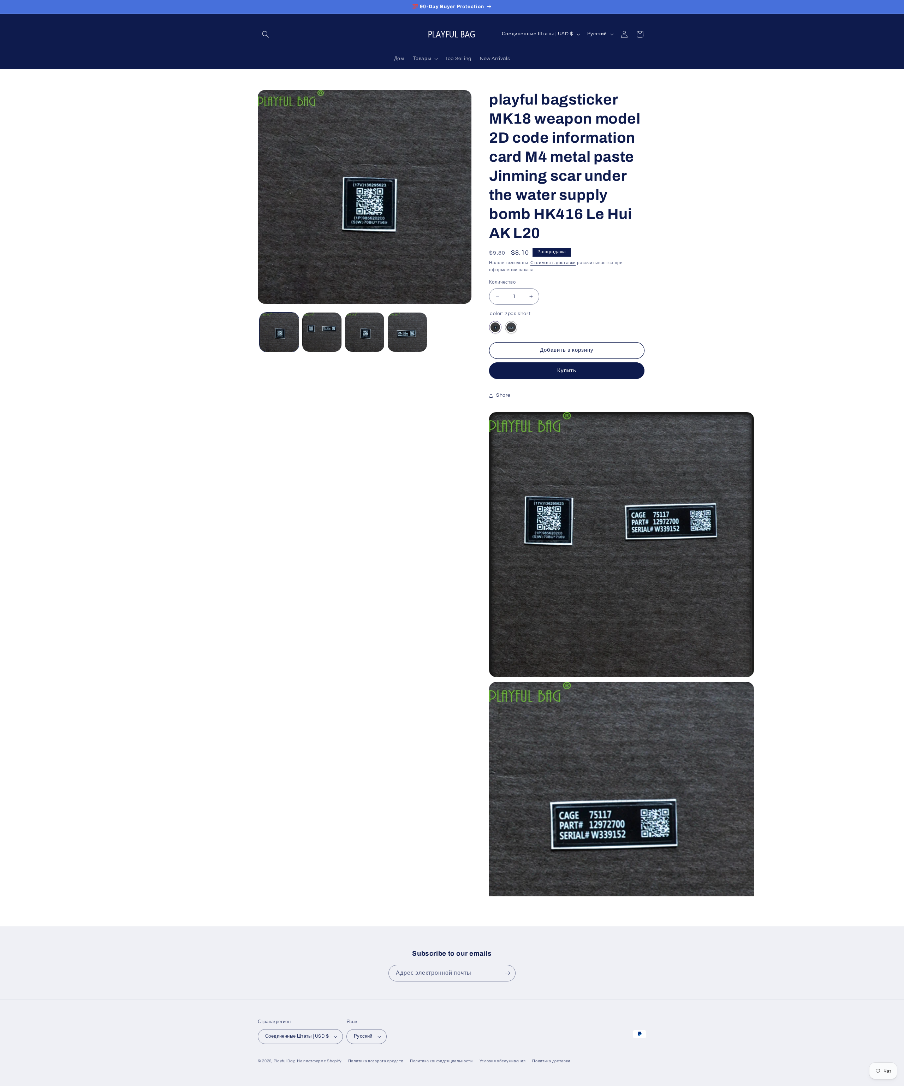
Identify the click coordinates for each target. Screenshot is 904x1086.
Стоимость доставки (553, 263)
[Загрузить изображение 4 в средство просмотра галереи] (407, 332)
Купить (566, 370)
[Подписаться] (507, 973)
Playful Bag (285, 1061)
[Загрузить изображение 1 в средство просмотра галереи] (279, 332)
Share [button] (503, 395)
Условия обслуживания (503, 1061)
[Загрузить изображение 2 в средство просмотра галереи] (321, 332)
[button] (265, 34)
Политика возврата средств (376, 1061)
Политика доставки (551, 1061)
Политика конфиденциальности (441, 1061)
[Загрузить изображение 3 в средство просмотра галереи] (364, 332)
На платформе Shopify (319, 1061)
